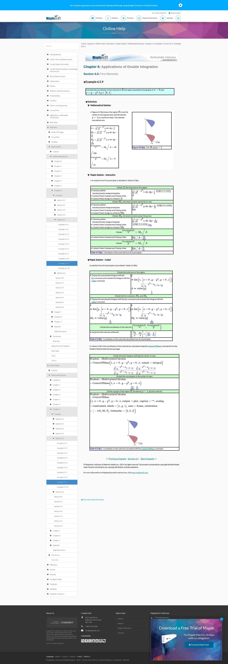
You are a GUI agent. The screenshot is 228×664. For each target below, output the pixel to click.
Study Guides (56, 147)
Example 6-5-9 (64, 263)
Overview (56, 341)
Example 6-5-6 (64, 249)
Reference (53, 565)
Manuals (53, 574)
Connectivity (54, 110)
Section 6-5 (61, 220)
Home (83, 43)
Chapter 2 (58, 171)
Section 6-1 (61, 200)
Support (91, 43)
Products (121, 619)
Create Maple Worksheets (59, 64)
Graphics (53, 101)
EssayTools (55, 137)
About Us (50, 613)
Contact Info (86, 613)
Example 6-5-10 (64, 268)
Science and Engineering (58, 105)
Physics (52, 86)
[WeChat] (104, 640)
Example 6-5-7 (64, 254)
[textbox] (122, 90)
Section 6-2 (61, 205)
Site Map (126, 660)
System (52, 570)
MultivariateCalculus (60, 156)
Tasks (53, 356)
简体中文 (87, 656)
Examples (59, 195)
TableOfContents (60, 331)
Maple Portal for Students (60, 346)
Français (65, 656)
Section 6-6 (61, 273)
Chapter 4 (58, 181)
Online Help (100, 43)
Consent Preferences (106, 660)
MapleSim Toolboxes (57, 594)
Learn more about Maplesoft (54, 643)
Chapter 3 (58, 176)
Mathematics (54, 81)
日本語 (79, 656)
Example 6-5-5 (64, 244)
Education (53, 127)
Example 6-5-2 (64, 229)
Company (121, 633)
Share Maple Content (57, 76)
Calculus (56, 152)
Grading (54, 142)
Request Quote (175, 13)
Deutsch (72, 656)
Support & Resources (124, 628)
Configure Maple (56, 579)
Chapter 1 (58, 166)
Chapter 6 (58, 190)
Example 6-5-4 (64, 239)
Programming (54, 96)
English (57, 656)
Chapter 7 (58, 312)
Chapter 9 (58, 322)
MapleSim (53, 589)
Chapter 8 (58, 317)
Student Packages (57, 132)
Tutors (53, 361)
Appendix (57, 327)
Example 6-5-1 (64, 224)
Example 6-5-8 (64, 258)
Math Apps (54, 122)
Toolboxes (53, 584)
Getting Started (55, 54)
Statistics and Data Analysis (60, 91)
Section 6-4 (61, 215)
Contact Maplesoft (160, 13)
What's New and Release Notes (61, 59)
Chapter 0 (58, 161)
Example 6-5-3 (64, 234)
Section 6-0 (60, 278)
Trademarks (118, 660)
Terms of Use (87, 660)
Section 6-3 (61, 210)
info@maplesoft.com (92, 631)
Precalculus (57, 336)
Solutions (121, 623)
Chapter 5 (58, 186)
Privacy (95, 660)
